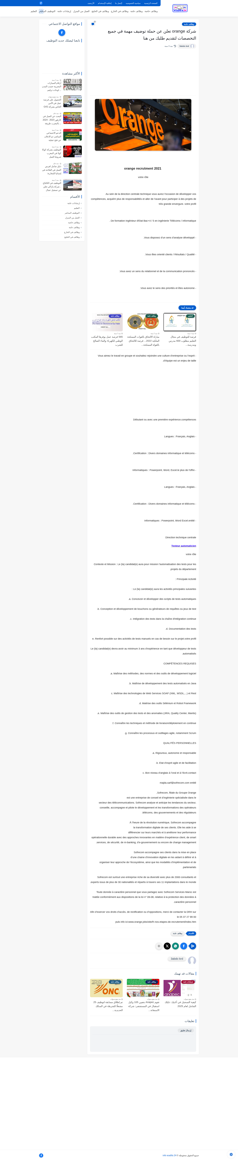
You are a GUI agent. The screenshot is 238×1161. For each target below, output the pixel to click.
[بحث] (41, 11)
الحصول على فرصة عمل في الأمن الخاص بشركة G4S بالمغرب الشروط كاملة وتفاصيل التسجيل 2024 (52, 103)
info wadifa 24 (169, 1155)
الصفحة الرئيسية (150, 3)
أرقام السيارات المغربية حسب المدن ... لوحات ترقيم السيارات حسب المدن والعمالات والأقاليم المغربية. (51, 87)
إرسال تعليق (185, 1030)
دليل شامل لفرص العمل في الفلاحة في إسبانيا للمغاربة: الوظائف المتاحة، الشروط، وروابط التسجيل (51, 170)
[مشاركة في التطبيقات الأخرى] (158, 946)
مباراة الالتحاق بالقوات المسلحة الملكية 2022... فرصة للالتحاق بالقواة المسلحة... (143, 340)
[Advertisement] (143, 72)
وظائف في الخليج (100, 11)
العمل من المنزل (81, 11)
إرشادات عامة (64, 11)
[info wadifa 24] (180, 8)
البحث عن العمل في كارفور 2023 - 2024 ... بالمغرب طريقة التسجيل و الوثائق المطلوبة (52, 120)
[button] (183, 946)
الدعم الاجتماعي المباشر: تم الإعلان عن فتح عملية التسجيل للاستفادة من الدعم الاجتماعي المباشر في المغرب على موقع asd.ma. (52, 137)
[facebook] (41, 3)
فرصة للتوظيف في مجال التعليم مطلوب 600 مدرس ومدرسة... (182, 340)
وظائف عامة (136, 11)
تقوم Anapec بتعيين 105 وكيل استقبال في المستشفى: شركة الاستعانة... (143, 1006)
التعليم (34, 11)
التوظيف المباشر (47, 11)
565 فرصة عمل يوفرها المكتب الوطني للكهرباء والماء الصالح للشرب (107, 340)
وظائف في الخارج (119, 11)
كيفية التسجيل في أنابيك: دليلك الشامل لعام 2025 (180, 1004)
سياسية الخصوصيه (133, 3)
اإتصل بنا (118, 3)
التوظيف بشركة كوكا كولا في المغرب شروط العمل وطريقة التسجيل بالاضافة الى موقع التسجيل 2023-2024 (51, 153)
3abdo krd (184, 46)
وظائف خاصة (151, 11)
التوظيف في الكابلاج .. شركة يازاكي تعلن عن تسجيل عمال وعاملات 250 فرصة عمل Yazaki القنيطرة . (52, 187)
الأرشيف (90, 3)
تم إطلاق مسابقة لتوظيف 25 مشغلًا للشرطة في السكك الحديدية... (108, 1006)
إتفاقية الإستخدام (105, 3)
